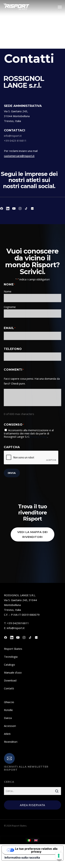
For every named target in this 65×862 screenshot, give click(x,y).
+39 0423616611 (18, 623)
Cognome (10, 307)
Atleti (7, 734)
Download (10, 680)
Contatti (9, 688)
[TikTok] (26, 208)
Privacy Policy (38, 436)
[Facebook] (1, 208)
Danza (8, 718)
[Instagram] (20, 208)
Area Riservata (32, 805)
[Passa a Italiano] (29, 840)
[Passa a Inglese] (35, 840)
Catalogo (9, 664)
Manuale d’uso (13, 672)
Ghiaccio (9, 702)
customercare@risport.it (19, 155)
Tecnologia (11, 656)
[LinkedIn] (7, 208)
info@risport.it (13, 135)
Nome (7, 291)
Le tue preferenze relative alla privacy (36, 850)
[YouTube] (14, 208)
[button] (60, 7)
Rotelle (8, 710)
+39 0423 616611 (15, 140)
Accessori (10, 726)
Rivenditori (10, 741)
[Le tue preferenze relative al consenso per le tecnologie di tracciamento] (58, 855)
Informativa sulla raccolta (22, 857)
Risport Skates (13, 648)
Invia (12, 473)
